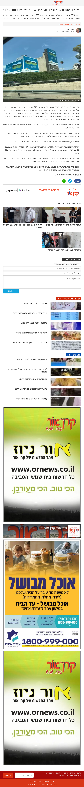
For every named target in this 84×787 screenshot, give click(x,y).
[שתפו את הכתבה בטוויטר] (70, 181)
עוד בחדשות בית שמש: (69, 298)
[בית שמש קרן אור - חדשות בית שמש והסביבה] (35, 3)
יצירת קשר (33, 781)
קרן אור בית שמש (37, 784)
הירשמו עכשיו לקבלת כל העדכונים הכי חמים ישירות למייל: (63, 773)
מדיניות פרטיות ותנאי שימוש (46, 781)
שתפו (77, 181)
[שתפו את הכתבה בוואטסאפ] (64, 181)
